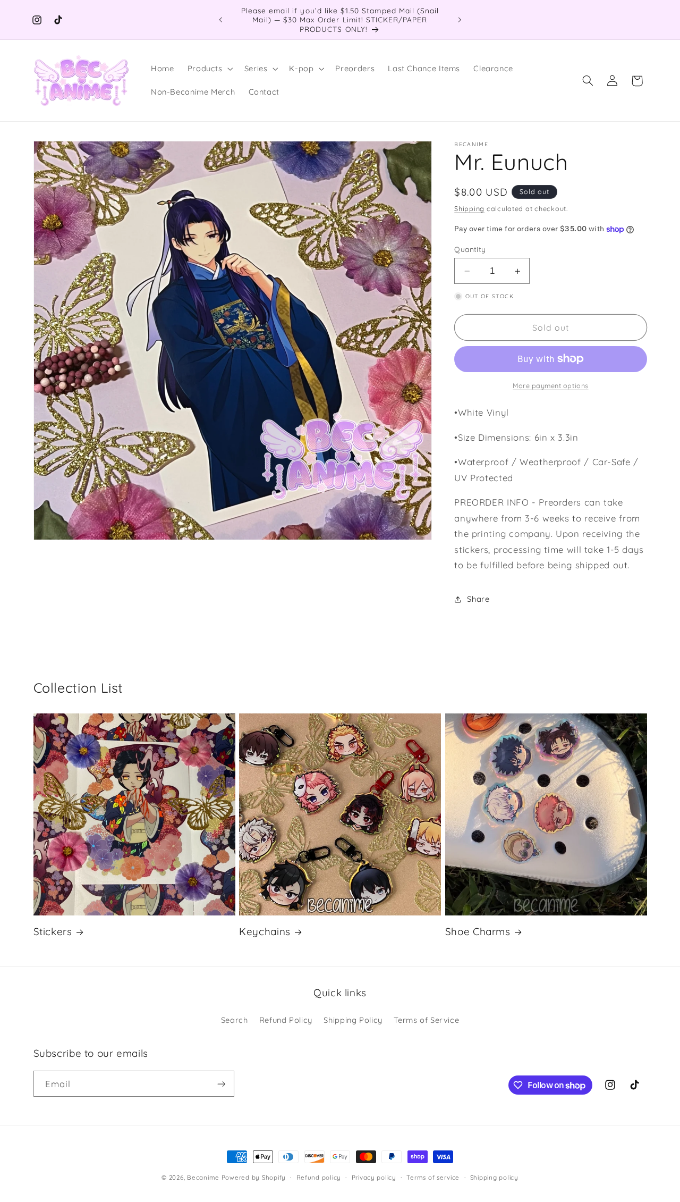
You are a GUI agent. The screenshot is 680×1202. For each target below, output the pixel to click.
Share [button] (478, 599)
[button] (209, 69)
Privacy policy (374, 1177)
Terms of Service (426, 1020)
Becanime (203, 1177)
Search (234, 1020)
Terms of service (433, 1177)
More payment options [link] (551, 385)
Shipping (469, 208)
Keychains (265, 931)
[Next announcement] (459, 19)
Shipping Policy (353, 1020)
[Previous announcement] (220, 19)
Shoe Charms (478, 931)
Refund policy (319, 1177)
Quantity (470, 249)
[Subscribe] (221, 1084)
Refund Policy (285, 1020)
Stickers (52, 931)
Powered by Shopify (254, 1177)
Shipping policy (494, 1177)
